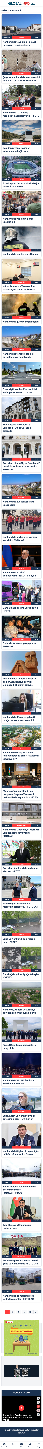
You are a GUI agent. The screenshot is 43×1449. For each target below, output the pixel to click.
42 (30, 1312)
